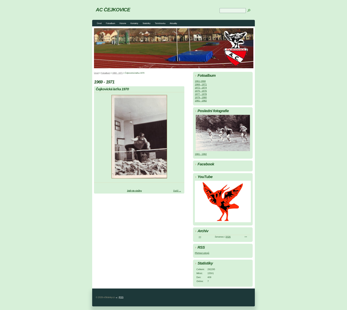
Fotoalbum (110, 23)
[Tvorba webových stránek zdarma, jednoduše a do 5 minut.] (116, 297)
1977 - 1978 (201, 94)
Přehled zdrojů (202, 253)
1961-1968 (200, 81)
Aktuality (173, 23)
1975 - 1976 (201, 91)
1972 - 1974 (201, 87)
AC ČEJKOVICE (113, 9)
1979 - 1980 (201, 97)
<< (200, 237)
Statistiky (147, 23)
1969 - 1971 (117, 73)
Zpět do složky (134, 191)
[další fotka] (178, 138)
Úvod (99, 23)
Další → (177, 191)
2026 (228, 237)
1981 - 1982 (201, 100)
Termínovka (160, 23)
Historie (122, 23)
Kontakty (134, 23)
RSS (121, 297)
